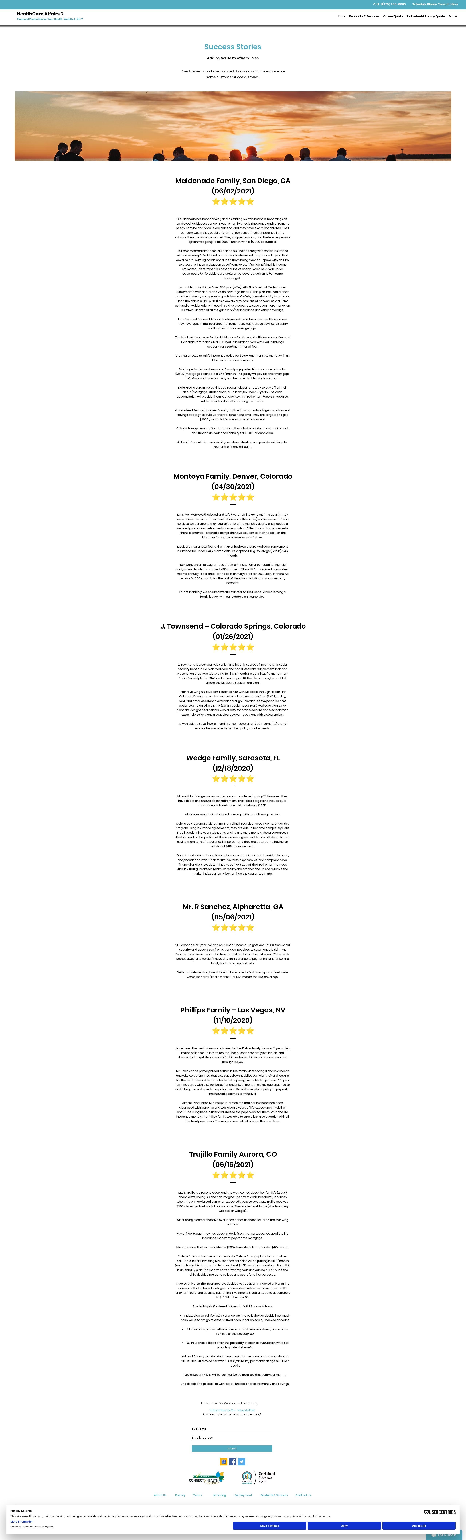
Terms (197, 1495)
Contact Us (303, 1495)
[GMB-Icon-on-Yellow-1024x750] (223, 1461)
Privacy (180, 1495)
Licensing (219, 1495)
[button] (364, 16)
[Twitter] (241, 1461)
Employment (243, 1495)
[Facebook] (232, 1461)
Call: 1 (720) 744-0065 (389, 4)
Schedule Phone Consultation (435, 4)
